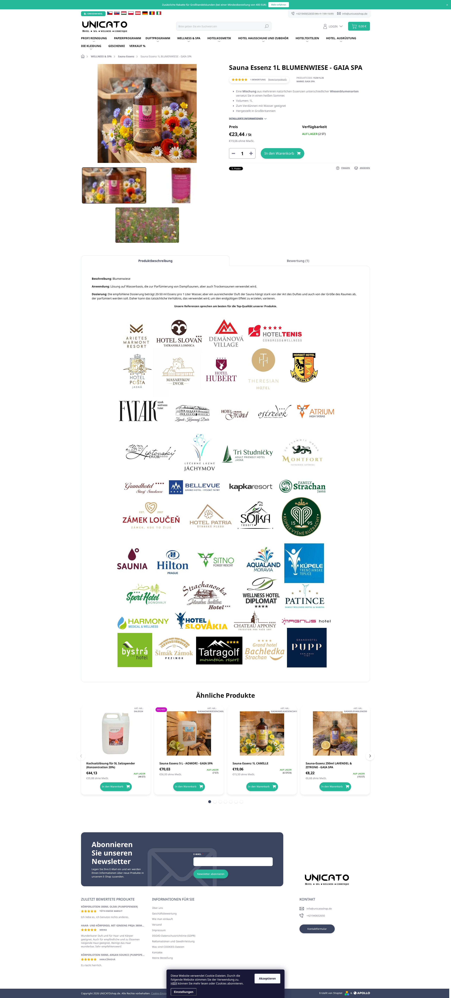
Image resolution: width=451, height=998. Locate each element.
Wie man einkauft (162, 919)
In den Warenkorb (279, 153)
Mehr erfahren (278, 4)
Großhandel (95, 13)
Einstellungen (183, 992)
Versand (157, 924)
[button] (209, 801)
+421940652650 (316, 915)
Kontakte (157, 952)
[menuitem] (97, 38)
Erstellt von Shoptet (330, 993)
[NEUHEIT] (188, 733)
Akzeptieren (267, 978)
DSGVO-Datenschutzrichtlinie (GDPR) (173, 935)
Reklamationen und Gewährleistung (173, 941)
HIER (174, 983)
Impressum (159, 930)
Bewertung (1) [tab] (298, 261)
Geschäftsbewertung (164, 913)
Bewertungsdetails (277, 79)
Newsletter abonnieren (210, 874)
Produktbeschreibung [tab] (155, 261)
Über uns (157, 908)
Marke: (305, 81)
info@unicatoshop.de (319, 908)
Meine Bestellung (162, 957)
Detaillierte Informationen (246, 118)
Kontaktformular (317, 928)
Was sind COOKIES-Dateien (168, 946)
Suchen (266, 26)
